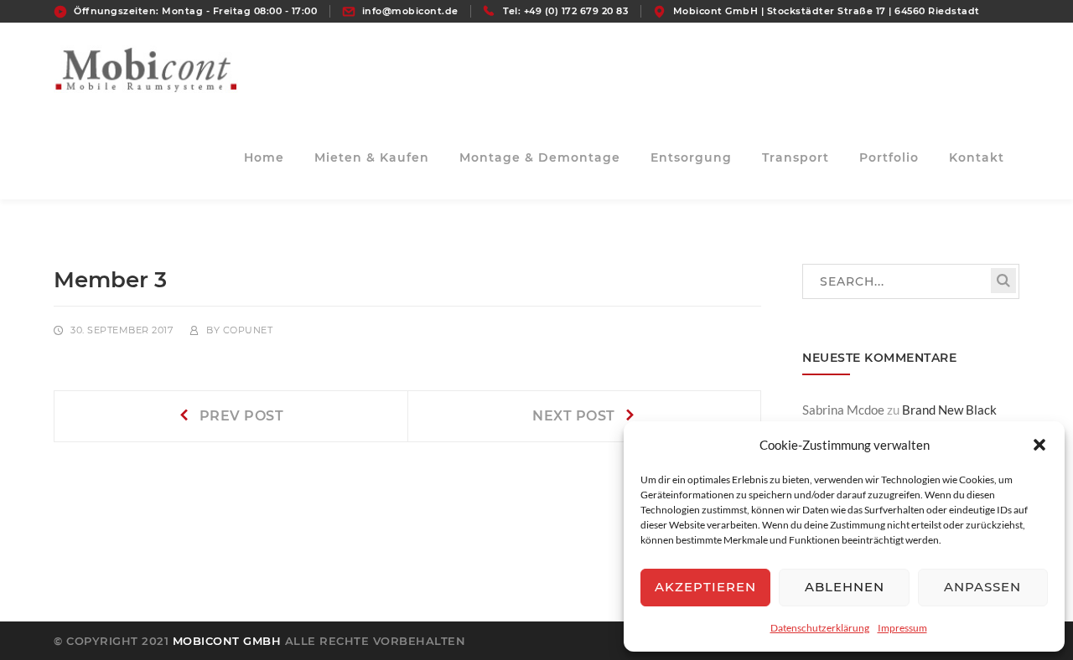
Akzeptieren (705, 587)
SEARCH (1003, 280)
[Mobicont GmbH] (146, 67)
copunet (248, 330)
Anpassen (982, 587)
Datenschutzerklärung (819, 627)
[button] (1039, 444)
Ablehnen (844, 587)
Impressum (902, 627)
